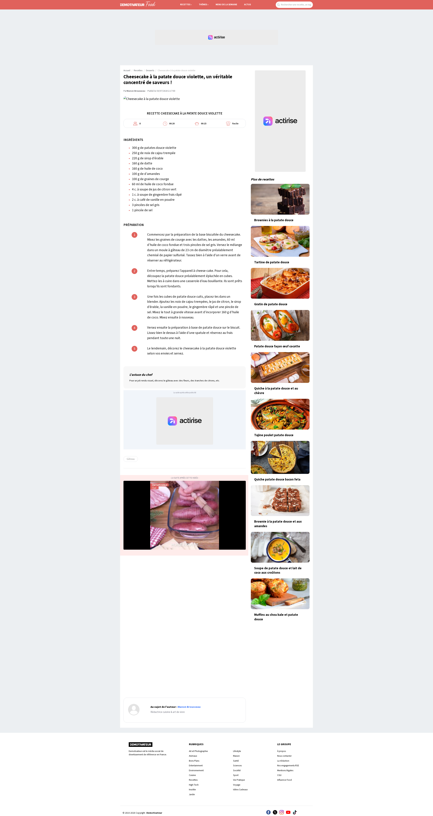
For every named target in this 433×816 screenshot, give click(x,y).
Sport (235, 775)
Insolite (192, 789)
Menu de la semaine (226, 4)
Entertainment (196, 765)
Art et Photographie (198, 751)
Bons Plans (194, 760)
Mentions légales (285, 770)
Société (237, 770)
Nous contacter (284, 755)
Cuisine (192, 775)
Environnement (196, 770)
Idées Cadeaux (240, 789)
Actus (247, 4)
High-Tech (194, 784)
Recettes (185, 4)
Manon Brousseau (136, 91)
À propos (281, 751)
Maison (236, 755)
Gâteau (131, 459)
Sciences (237, 765)
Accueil (126, 70)
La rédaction (283, 760)
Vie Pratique (239, 779)
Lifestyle (237, 751)
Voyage (236, 784)
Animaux (193, 755)
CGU (279, 775)
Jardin (192, 794)
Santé (236, 760)
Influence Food (284, 779)
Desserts (150, 70)
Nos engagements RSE (288, 765)
